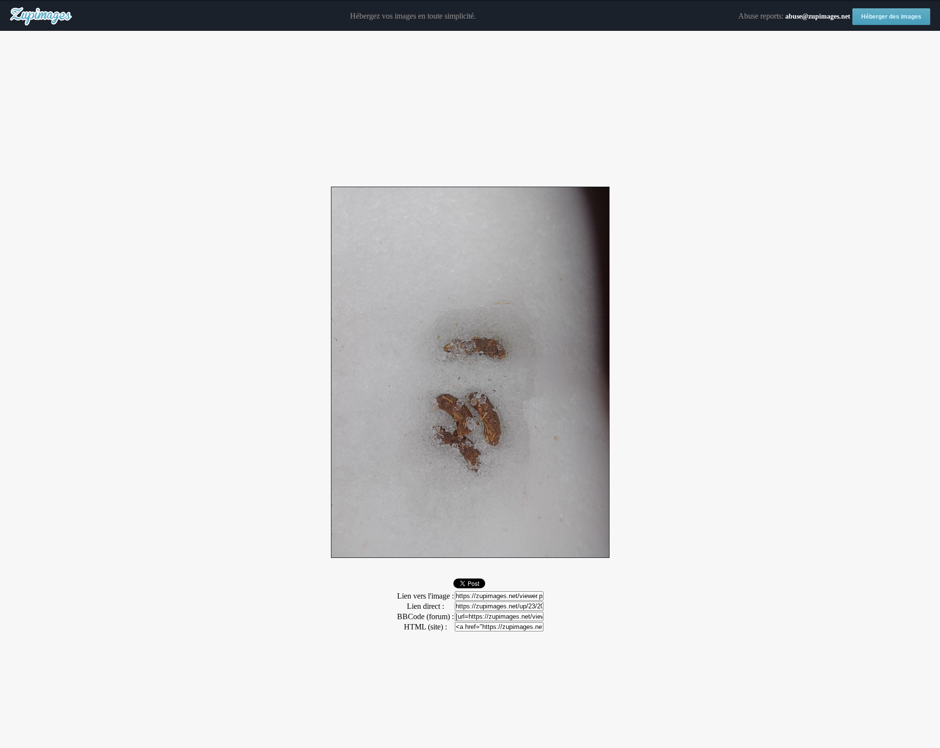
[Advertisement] (470, 109)
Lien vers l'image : (425, 596)
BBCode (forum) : (425, 616)
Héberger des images (891, 16)
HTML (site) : (425, 627)
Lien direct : (425, 606)
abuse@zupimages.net (817, 16)
